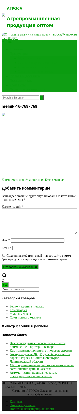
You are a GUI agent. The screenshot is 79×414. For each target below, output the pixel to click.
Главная (16, 49)
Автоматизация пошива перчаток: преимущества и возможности (33, 374)
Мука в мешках (30, 58)
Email (7, 248)
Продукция (19, 53)
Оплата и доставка (25, 76)
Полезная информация (28, 89)
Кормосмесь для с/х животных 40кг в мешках (33, 179)
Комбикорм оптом (33, 67)
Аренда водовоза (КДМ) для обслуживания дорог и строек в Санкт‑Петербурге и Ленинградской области (40, 357)
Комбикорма (18, 310)
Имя (6, 240)
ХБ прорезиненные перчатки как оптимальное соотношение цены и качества (42, 367)
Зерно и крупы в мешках (37, 62)
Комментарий (12, 206)
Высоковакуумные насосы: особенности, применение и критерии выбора (38, 345)
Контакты (18, 85)
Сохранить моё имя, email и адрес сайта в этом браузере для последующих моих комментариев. (36, 257)
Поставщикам (21, 80)
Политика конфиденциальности (32, 409)
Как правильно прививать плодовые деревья (41, 350)
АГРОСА (14, 8)
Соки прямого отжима (35, 71)
